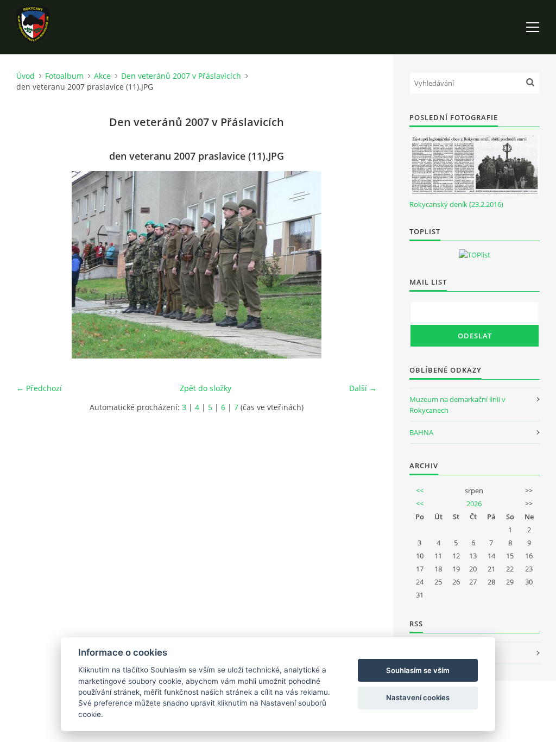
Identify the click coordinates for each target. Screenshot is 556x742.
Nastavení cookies (418, 697)
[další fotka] (359, 265)
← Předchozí (39, 388)
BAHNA (421, 432)
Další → (363, 388)
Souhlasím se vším (418, 670)
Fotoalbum (64, 76)
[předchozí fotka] (34, 265)
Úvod (25, 76)
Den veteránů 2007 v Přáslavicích (181, 76)
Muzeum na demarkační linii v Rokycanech (457, 404)
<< (420, 490)
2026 (474, 503)
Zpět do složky (205, 388)
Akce (102, 76)
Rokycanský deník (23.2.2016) (456, 204)
